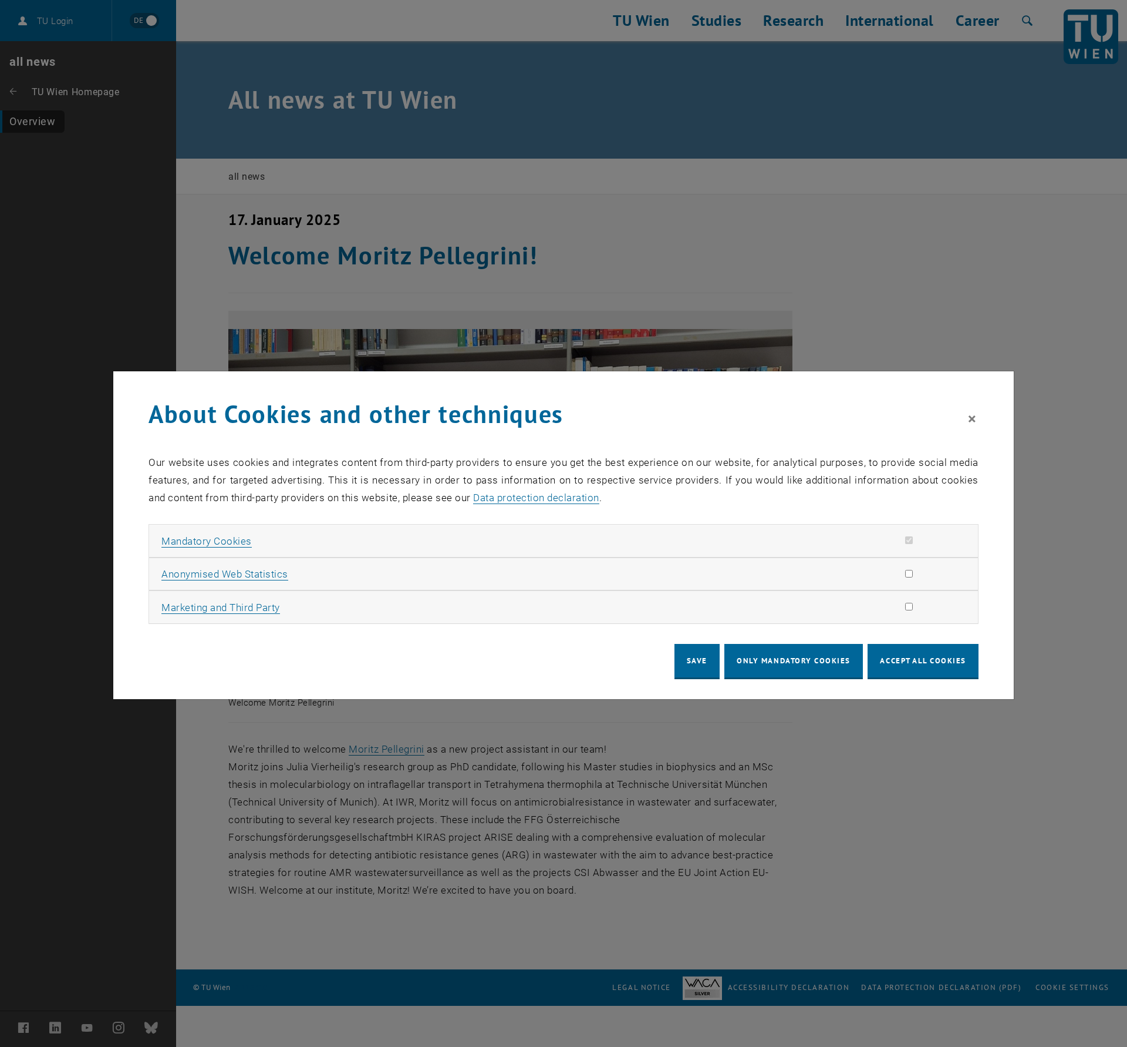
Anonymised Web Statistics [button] (224, 574)
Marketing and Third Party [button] (220, 607)
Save (697, 661)
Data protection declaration (536, 498)
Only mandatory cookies (794, 661)
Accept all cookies (923, 661)
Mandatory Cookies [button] (206, 541)
